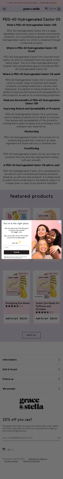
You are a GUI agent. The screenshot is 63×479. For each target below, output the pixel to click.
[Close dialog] (59, 222)
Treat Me (16, 252)
